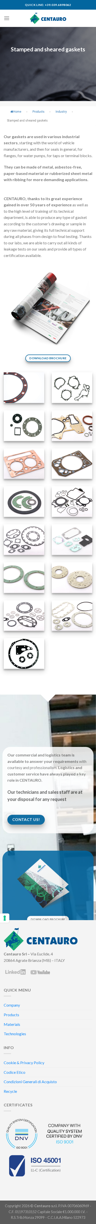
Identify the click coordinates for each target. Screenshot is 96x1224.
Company (12, 1005)
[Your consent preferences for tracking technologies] (4, 918)
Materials (12, 1024)
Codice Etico (14, 1072)
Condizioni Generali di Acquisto (30, 1081)
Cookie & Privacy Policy (24, 1062)
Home (17, 111)
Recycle (10, 1091)
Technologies (15, 1033)
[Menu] (7, 18)
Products (11, 1014)
